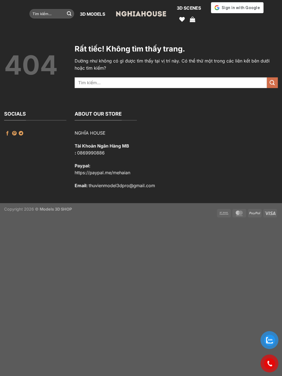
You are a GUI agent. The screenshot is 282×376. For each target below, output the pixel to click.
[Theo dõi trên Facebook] (7, 133)
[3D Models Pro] (141, 13)
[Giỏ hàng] (192, 19)
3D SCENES (189, 8)
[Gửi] (69, 13)
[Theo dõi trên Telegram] (21, 133)
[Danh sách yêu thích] (182, 19)
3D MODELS (92, 14)
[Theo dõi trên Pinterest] (14, 133)
